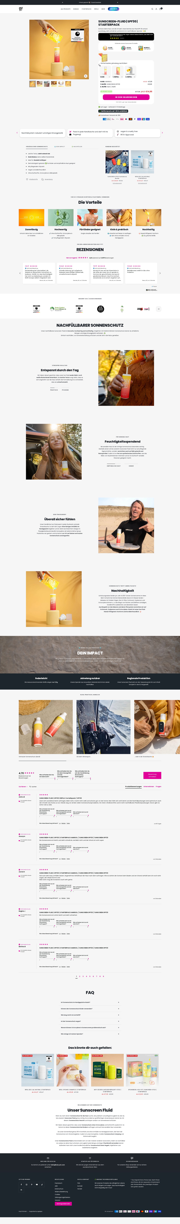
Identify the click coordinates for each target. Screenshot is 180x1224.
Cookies (57, 1194)
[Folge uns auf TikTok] (42, 1184)
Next (163, 133)
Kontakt (79, 1186)
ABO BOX (113, 9)
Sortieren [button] (22, 787)
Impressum (58, 1183)
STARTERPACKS (86, 9)
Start (20, 16)
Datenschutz (59, 1189)
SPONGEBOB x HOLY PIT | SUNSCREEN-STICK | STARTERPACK (142, 1091)
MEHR (103, 9)
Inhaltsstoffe (33, 179)
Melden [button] (64, 823)
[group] (28, 773)
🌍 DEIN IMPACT (59, 146)
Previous (17, 133)
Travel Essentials (96, 2)
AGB (56, 1186)
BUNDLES (76, 9)
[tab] (133, 787)
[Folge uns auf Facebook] (21, 1184)
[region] (90, 273)
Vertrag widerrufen (63, 1204)
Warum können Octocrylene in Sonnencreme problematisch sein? (83, 1028)
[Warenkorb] (160, 9)
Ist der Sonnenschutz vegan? (71, 1021)
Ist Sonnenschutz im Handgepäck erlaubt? (75, 1002)
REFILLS (96, 9)
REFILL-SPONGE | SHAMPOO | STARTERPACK (72, 1090)
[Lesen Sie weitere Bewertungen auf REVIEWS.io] (151, 290)
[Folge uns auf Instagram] (26, 1184)
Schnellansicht (117, 183)
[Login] (156, 9)
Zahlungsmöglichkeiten (62, 1197)
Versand (57, 1200)
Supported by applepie (35, 1211)
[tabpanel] (42, 133)
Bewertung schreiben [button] (152, 775)
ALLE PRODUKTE (65, 9)
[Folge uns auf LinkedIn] (21, 1189)
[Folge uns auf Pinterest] (31, 1184)
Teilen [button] (68, 823)
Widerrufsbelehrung (61, 1192)
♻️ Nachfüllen (77, 146)
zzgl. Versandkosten (130, 102)
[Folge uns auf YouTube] (36, 1184)
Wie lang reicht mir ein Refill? (71, 1015)
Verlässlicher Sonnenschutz (37, 146)
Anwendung (48, 179)
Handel (79, 1189)
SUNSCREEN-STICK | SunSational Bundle (117, 177)
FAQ (78, 1183)
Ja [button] (60, 823)
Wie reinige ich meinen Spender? (72, 1034)
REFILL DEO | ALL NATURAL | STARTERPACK (142, 177)
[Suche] (152, 9)
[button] (20, 273)
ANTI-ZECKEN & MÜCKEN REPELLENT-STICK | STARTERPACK (107, 1091)
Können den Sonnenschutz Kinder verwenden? (76, 1009)
